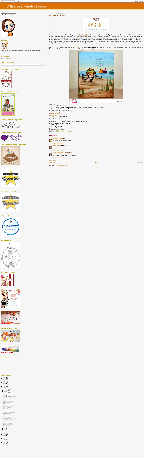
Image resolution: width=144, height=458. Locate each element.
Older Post (140, 162)
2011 (4, 442)
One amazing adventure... (8, 414)
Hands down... (6, 422)
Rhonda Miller (57, 145)
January (5, 433)
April (5, 429)
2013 (4, 439)
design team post (58, 131)
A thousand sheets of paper (26, 6)
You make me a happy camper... (9, 396)
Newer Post (52, 162)
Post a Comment (52, 160)
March (5, 430)
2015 (4, 437)
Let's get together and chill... (9, 401)
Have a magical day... (7, 407)
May (5, 428)
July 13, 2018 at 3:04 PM (58, 143)
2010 (4, 443)
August (5, 393)
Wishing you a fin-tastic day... (9, 419)
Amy (10, 42)
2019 (4, 386)
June (5, 427)
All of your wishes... (7, 417)
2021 (4, 383)
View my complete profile (6, 52)
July (5, 395)
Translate (12, 14)
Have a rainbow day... (7, 397)
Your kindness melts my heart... (9, 418)
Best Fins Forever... (7, 416)
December (6, 389)
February (6, 431)
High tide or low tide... (7, 413)
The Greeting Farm (83, 35)
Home (96, 162)
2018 (4, 387)
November (6, 390)
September (6, 392)
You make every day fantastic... (9, 412)
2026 (4, 377)
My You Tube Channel (6, 58)
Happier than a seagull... (8, 406)
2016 (4, 435)
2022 (4, 382)
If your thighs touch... (7, 409)
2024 (4, 379)
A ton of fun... (6, 408)
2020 (4, 385)
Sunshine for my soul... (8, 398)
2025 (4, 378)
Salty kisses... (6, 403)
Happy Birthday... (6, 420)
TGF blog (111, 38)
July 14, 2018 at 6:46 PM (58, 150)
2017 (4, 434)
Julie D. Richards (58, 138)
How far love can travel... (8, 424)
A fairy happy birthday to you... (9, 404)
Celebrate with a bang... (8, 423)
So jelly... (5, 400)
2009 (4, 445)
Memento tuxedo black (56, 109)
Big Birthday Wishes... (7, 402)
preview (63, 131)
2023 (4, 381)
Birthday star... (6, 411)
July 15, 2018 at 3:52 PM (58, 157)
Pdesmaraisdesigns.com (60, 152)
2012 (4, 441)
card (53, 131)
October (5, 391)
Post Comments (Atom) (62, 165)
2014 (4, 438)
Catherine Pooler (64, 105)
